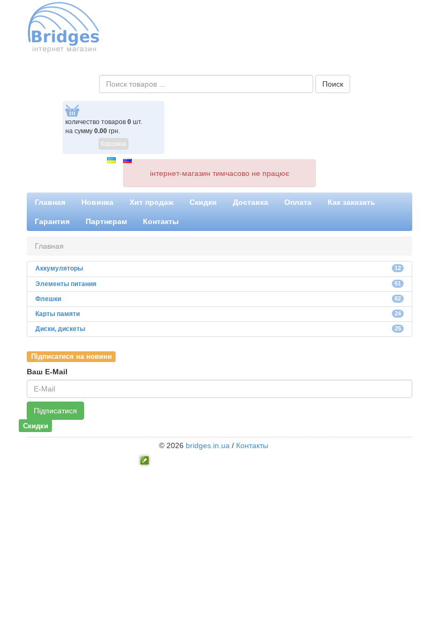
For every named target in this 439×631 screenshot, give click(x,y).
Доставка (250, 202)
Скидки (203, 202)
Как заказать (351, 202)
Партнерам (106, 221)
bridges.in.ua (208, 445)
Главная (50, 202)
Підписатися (55, 410)
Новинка (97, 202)
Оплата (298, 202)
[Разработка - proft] (145, 459)
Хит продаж (151, 202)
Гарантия (52, 221)
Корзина (113, 144)
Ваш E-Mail (47, 371)
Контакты (161, 221)
